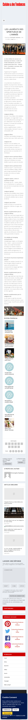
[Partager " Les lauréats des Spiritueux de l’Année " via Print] (18, 446)
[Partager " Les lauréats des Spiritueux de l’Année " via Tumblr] (15, 443)
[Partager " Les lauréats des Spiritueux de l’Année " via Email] (15, 446)
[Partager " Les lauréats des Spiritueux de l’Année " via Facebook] (6, 443)
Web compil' (7, 685)
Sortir (5, 673)
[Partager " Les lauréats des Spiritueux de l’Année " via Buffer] (9, 446)
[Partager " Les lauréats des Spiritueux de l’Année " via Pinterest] (18, 443)
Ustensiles (7, 677)
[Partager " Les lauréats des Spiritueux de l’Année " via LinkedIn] (21, 443)
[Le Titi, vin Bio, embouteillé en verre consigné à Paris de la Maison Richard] (14, 540)
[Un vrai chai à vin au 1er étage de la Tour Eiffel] (14, 512)
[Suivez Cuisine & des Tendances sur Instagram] (14, 648)
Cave (12, 39)
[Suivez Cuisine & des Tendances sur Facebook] (14, 641)
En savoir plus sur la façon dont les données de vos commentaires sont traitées (14, 602)
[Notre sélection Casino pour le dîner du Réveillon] (14, 526)
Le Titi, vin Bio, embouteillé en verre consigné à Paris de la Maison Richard (13, 550)
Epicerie (6, 665)
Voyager (6, 681)
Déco (5, 662)
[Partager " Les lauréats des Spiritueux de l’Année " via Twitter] (9, 443)
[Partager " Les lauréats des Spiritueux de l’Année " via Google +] (12, 443)
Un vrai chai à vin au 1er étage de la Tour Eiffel (14, 521)
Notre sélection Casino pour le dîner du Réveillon (13, 529)
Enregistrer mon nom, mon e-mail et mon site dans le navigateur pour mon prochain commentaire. (13, 591)
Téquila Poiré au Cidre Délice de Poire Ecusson (13, 502)
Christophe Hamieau (15, 37)
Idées (5, 669)
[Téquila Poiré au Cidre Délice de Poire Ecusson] (14, 494)
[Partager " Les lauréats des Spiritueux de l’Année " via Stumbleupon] (12, 446)
